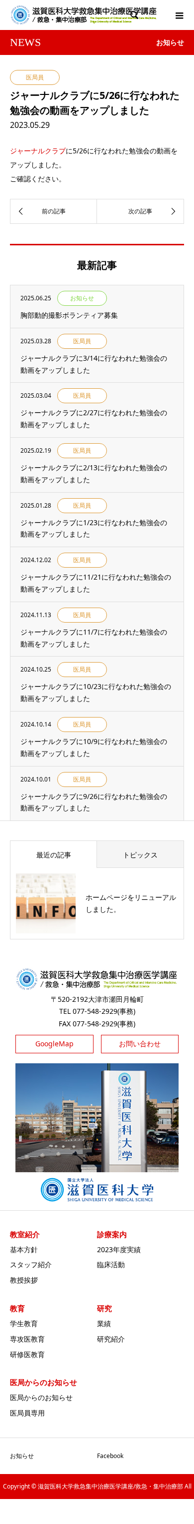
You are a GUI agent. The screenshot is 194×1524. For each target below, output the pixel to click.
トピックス (140, 854)
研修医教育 (27, 1354)
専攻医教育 (27, 1339)
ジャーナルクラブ (38, 150)
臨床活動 (111, 1264)
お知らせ (22, 1456)
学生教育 (24, 1323)
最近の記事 (53, 854)
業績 (104, 1323)
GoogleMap (54, 1043)
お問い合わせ (140, 1043)
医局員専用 (27, 1413)
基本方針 (24, 1249)
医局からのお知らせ (41, 1397)
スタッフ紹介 (31, 1264)
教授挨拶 (24, 1280)
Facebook (110, 1456)
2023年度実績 (119, 1249)
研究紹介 (111, 1339)
